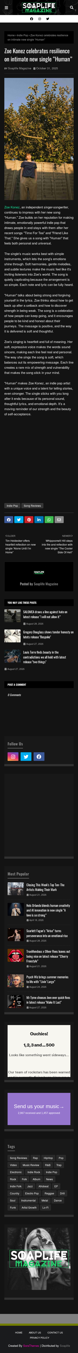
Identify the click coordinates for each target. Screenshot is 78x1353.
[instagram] (39, 19)
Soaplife (65, 1346)
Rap (35, 1158)
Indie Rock (34, 1172)
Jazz (30, 1186)
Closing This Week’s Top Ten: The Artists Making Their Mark (45, 887)
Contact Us (55, 1332)
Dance (58, 1200)
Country (14, 1193)
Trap (59, 1165)
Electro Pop (32, 1193)
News (49, 1179)
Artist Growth (29, 1207)
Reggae (49, 1193)
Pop (61, 1158)
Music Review (31, 1165)
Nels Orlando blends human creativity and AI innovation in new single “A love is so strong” (48, 910)
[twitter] (47, 19)
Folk (24, 1179)
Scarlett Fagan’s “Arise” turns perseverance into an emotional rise (47, 933)
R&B (47, 1165)
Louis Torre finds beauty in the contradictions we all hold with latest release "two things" (44, 657)
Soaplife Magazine (19, 68)
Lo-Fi (45, 1207)
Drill (62, 1193)
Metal (45, 1200)
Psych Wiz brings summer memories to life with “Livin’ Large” (47, 979)
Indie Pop (22, 35)
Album (36, 1179)
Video (13, 1165)
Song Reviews (32, 505)
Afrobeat (44, 1186)
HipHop (48, 1158)
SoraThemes (31, 1346)
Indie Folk (15, 1186)
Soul (12, 1200)
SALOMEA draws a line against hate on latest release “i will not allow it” (45, 614)
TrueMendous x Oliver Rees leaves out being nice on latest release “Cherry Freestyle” (48, 956)
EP (56, 1186)
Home (11, 35)
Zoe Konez (12, 207)
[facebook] (31, 19)
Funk (13, 1207)
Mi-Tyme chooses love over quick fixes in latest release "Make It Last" (48, 1000)
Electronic (16, 1172)
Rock (13, 1179)
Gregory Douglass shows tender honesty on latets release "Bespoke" (48, 634)
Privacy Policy (39, 1337)
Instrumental (28, 1200)
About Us (35, 1332)
